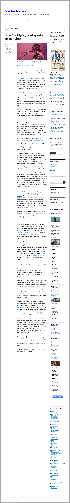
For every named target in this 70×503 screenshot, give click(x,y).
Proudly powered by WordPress (18, 497)
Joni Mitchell (7, 51)
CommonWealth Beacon (56, 423)
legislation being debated (31, 232)
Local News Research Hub (57, 450)
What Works (54, 487)
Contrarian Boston (55, 424)
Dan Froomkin (54, 426)
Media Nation (16, 11)
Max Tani (53, 456)
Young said (27, 213)
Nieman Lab (54, 467)
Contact (17, 19)
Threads (53, 167)
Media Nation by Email (11, 22)
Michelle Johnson (55, 462)
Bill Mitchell (54, 413)
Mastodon (53, 169)
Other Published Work (44, 19)
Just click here (53, 41)
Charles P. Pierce (54, 417)
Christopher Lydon (55, 421)
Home (6, 19)
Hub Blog (53, 440)
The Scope (53, 479)
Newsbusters (54, 466)
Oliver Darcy (54, 469)
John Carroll (54, 447)
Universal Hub (54, 486)
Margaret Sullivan (55, 451)
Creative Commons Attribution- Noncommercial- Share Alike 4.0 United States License (57, 96)
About (11, 19)
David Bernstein (54, 428)
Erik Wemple (54, 431)
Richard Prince (54, 476)
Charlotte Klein (54, 420)
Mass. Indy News (56, 19)
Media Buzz (53, 457)
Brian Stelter (54, 415)
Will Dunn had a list (22, 78)
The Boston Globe (56, 84)
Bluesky (53, 166)
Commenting (25, 19)
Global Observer (54, 438)
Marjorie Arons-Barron (56, 453)
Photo (26, 61)
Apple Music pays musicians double (26, 288)
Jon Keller (53, 449)
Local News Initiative (59, 83)
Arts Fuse (53, 411)
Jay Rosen (53, 444)
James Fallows (54, 443)
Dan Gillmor (54, 427)
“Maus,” (29, 230)
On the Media (54, 470)
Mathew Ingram (54, 454)
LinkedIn (53, 170)
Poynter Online (54, 473)
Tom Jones (53, 485)
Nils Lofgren (10, 52)
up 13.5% (23, 313)
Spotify (6, 54)
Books (32, 19)
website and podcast (59, 74)
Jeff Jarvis (53, 446)
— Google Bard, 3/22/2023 (56, 114)
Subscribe (53, 153)
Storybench (53, 477)
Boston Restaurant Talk (56, 414)
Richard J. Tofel (54, 474)
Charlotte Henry (54, 418)
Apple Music (7, 48)
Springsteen (43, 255)
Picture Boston (54, 472)
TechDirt (53, 480)
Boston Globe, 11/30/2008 (57, 131)
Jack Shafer (53, 441)
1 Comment (7, 56)
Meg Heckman (54, 460)
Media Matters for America (57, 459)
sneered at (19, 195)
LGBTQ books (20, 230)
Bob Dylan (34, 255)
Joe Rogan (9, 49)
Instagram (53, 172)
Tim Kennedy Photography (57, 482)
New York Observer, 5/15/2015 (58, 124)
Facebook (53, 164)
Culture (6, 46)
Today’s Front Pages (55, 483)
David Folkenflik (55, 430)
